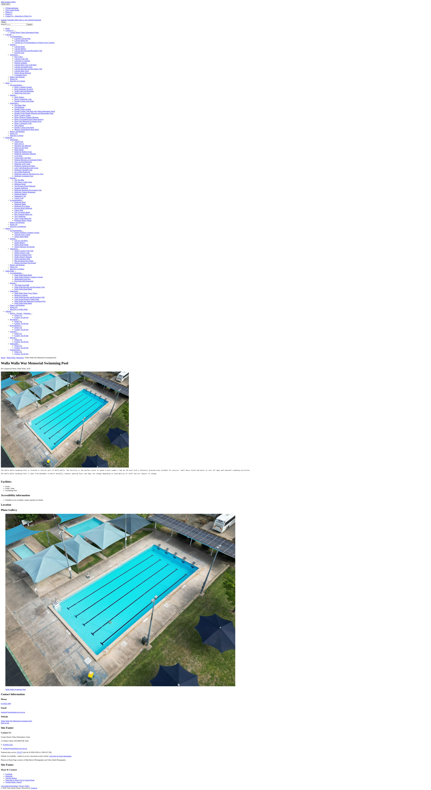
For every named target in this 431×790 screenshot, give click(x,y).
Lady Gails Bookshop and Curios (26, 168)
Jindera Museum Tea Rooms (24, 247)
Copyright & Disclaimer (9, 786)
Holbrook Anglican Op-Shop (24, 166)
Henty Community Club (23, 99)
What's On (13, 79)
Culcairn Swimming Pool (23, 67)
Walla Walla (9, 271)
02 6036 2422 (8, 745)
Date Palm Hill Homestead (23, 281)
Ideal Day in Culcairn (17, 81)
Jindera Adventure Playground (25, 263)
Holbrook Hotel (20, 184)
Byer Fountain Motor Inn (23, 214)
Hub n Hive (18, 57)
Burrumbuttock (15, 326)
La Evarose (18, 156)
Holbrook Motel (20, 204)
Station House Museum (22, 73)
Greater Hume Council (13, 782)
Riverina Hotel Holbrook (23, 208)
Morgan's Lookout (20, 295)
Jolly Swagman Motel (22, 212)
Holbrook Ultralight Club (23, 170)
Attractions (14, 55)
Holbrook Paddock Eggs (23, 152)
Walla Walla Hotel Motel (23, 275)
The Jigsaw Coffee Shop (23, 182)
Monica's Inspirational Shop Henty (26, 129)
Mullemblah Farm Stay (22, 279)
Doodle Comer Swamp (22, 109)
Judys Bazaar (19, 125)
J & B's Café (18, 198)
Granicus (34, 788)
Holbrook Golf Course (22, 164)
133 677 (20, 752)
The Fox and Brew (21, 241)
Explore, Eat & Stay (21, 317)
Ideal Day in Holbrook (18, 226)
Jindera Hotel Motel (21, 237)
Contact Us (9, 30)
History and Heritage (17, 77)
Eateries (12, 45)
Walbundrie (14, 344)
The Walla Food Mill (21, 285)
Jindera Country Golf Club (23, 251)
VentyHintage (19, 107)
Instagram (8, 776)
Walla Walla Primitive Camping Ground (28, 277)
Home (3, 358)
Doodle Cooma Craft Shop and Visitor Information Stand (34, 111)
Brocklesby (14, 319)
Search (3, 24)
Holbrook (8, 138)
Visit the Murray (11, 778)
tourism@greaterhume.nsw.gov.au (13, 712)
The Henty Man (20, 105)
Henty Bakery (19, 97)
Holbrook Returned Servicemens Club (28, 190)
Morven (12, 338)
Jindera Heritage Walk (22, 259)
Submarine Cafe (20, 196)
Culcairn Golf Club (21, 59)
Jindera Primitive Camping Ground (26, 233)
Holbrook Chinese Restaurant (24, 192)
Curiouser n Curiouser (22, 61)
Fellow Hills (18, 210)
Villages (8, 311)
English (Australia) (21, 20)
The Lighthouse (20, 216)
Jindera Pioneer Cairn (22, 253)
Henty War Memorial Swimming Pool (27, 121)
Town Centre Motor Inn (22, 218)
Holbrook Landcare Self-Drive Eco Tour (28, 174)
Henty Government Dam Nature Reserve (28, 119)
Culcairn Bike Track (21, 71)
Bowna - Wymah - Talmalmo (20, 313)
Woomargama (15, 350)
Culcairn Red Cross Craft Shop (25, 65)
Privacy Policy (24, 786)
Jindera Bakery (19, 243)
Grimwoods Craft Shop (22, 158)
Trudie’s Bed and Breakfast (24, 91)
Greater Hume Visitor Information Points (24, 32)
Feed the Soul (19, 53)
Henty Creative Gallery (22, 115)
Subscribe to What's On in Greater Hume (19, 780)
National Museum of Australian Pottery (28, 160)
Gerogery (13, 332)
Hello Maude (19, 150)
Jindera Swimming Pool (22, 255)
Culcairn (8, 34)
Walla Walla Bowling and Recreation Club (29, 287)
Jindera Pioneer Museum (23, 257)
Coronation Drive (20, 75)
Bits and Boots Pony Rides (23, 261)
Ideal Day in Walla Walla (19, 309)
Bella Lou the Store (21, 148)
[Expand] (22, 37)
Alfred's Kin (18, 142)
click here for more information (60, 756)
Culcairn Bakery (20, 49)
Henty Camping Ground (23, 87)
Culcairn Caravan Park (22, 39)
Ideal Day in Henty (16, 136)
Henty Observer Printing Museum (26, 117)
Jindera (7, 228)
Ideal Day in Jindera (17, 269)
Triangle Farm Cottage (22, 235)
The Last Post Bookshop (23, 162)
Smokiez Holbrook (21, 188)
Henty (7, 83)
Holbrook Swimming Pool (23, 176)
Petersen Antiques (20, 63)
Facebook (8, 774)
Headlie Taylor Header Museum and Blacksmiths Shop (33, 113)
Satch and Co (19, 144)
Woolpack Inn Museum (22, 146)
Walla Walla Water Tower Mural (25, 293)
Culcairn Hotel (19, 47)
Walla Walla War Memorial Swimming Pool (29, 301)
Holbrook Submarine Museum (25, 154)
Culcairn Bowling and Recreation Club (28, 51)
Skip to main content (8, 2)
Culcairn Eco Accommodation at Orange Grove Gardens (34, 43)
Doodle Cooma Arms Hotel (24, 101)
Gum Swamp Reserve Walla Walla (26, 299)
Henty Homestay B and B (23, 89)
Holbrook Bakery (20, 194)
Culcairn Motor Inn (21, 41)
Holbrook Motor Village (23, 220)
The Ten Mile (19, 180)
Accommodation (16, 37)
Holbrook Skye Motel (22, 206)
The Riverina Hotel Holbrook (24, 186)
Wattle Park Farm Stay (22, 93)
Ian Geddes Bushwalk (22, 172)
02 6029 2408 (6, 704)
